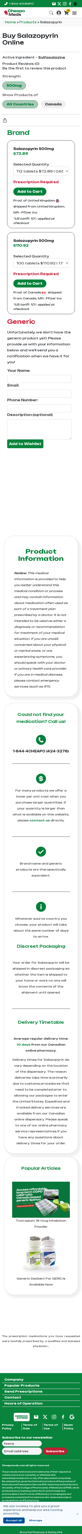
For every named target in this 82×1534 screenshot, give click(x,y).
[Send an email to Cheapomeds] (36, 1416)
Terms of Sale (30, 1426)
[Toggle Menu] (74, 13)
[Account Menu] (59, 12)
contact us (39, 820)
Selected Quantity (31, 164)
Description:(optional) (30, 415)
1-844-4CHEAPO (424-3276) (41, 751)
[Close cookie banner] (77, 1514)
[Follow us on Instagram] (65, 3)
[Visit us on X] (59, 3)
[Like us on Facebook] (70, 3)
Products (28, 22)
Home (11, 22)
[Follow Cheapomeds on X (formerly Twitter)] (45, 1416)
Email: (13, 385)
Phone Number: (22, 400)
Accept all (14, 1520)
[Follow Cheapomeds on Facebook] (63, 1416)
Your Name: (18, 371)
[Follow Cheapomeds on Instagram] (54, 1416)
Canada (53, 104)
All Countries (20, 104)
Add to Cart (29, 192)
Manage (35, 1520)
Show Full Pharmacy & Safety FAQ (41, 1532)
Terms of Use (51, 1426)
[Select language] (75, 3)
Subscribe (55, 1451)
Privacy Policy (8, 1426)
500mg (14, 86)
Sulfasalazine (51, 57)
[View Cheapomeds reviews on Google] (71, 1416)
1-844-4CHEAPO (21, 3)
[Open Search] (51, 12)
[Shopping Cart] (66, 12)
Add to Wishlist (25, 444)
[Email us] (54, 3)
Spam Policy (68, 1426)
